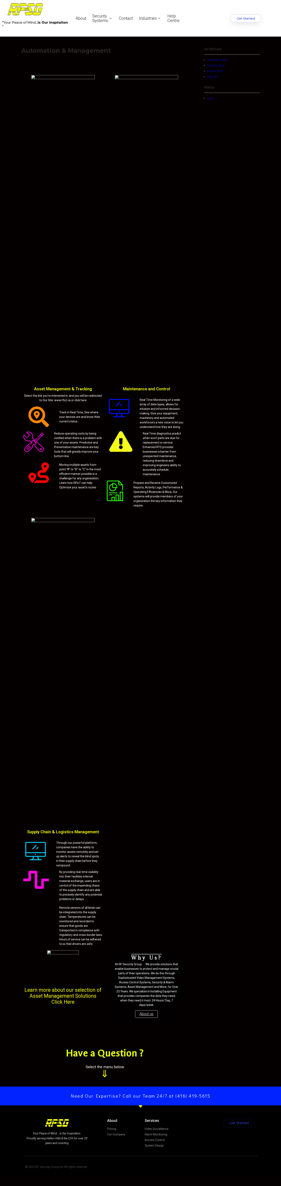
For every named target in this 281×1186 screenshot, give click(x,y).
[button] (245, 18)
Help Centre (173, 18)
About (80, 18)
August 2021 (215, 71)
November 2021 (217, 60)
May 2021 (213, 76)
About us (146, 1014)
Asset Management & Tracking (63, 388)
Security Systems (100, 18)
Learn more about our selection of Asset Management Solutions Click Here (63, 996)
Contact (126, 18)
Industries (148, 18)
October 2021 (216, 65)
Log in (211, 98)
